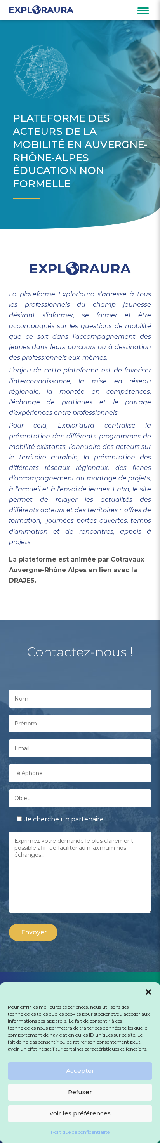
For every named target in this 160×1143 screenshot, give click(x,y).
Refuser (80, 1092)
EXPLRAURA (41, 10)
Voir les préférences (80, 1113)
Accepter (80, 1070)
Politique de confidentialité (80, 1132)
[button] (148, 992)
